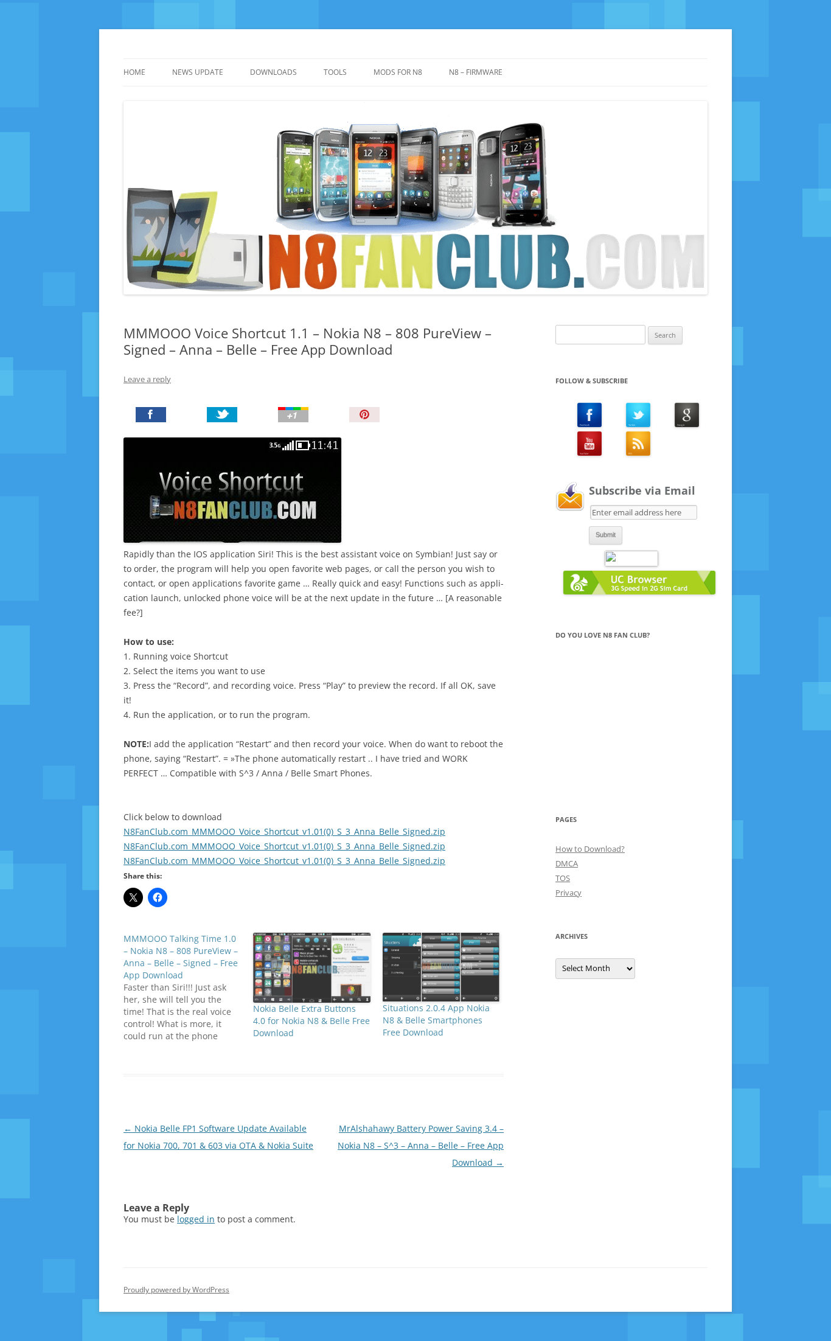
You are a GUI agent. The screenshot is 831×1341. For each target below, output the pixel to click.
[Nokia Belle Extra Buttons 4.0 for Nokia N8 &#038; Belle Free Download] (311, 967)
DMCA (566, 863)
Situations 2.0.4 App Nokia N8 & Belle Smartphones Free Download (436, 1020)
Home (134, 72)
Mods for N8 (398, 72)
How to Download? (590, 848)
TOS (562, 878)
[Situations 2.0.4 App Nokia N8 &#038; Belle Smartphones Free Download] (441, 967)
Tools (335, 72)
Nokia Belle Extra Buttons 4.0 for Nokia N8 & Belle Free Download (311, 1021)
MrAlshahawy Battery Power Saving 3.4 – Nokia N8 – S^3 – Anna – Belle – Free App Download (421, 1145)
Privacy (568, 892)
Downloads (273, 72)
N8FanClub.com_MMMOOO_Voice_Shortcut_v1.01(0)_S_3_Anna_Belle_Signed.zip (284, 831)
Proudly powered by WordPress (176, 1289)
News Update (197, 72)
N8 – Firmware (475, 72)
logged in (196, 1219)
